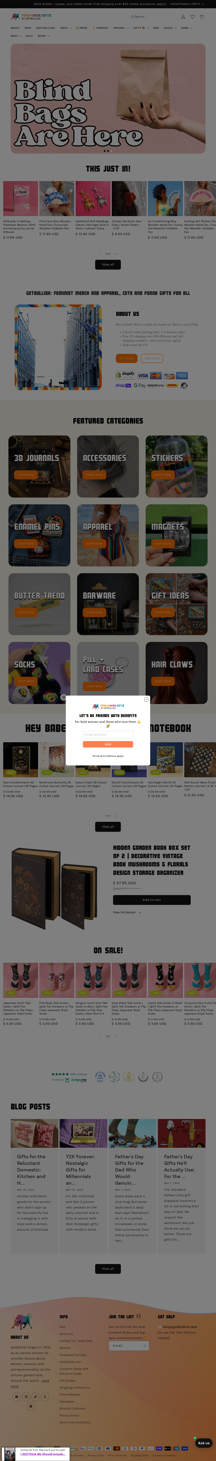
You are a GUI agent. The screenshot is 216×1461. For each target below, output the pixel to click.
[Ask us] (204, 1443)
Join (108, 744)
